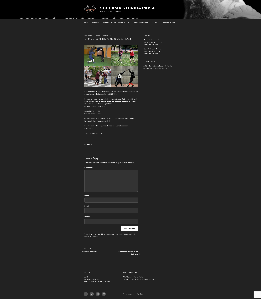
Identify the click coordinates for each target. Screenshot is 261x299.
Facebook (124, 126)
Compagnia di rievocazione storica (116, 22)
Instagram (88, 128)
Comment (88, 168)
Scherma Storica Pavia (127, 8)
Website (87, 217)
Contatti (155, 22)
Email (87, 206)
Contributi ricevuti (168, 22)
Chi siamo (96, 22)
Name (87, 195)
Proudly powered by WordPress (133, 294)
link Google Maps (105, 104)
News (89, 144)
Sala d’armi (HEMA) (141, 22)
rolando (107, 36)
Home (86, 22)
